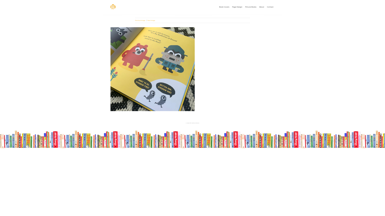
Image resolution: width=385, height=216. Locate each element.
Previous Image (140, 20)
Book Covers (224, 7)
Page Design (237, 7)
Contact (270, 7)
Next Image (151, 20)
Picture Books (250, 7)
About (261, 7)
